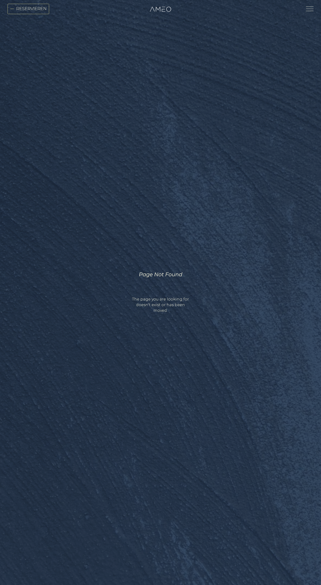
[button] (308, 9)
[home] (160, 9)
